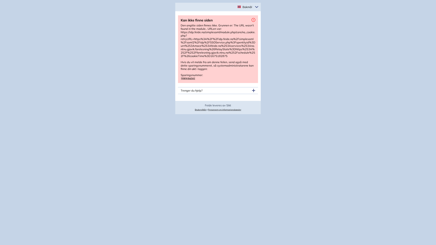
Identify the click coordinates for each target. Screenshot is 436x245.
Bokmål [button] (247, 7)
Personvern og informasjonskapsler (224, 109)
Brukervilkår (200, 109)
